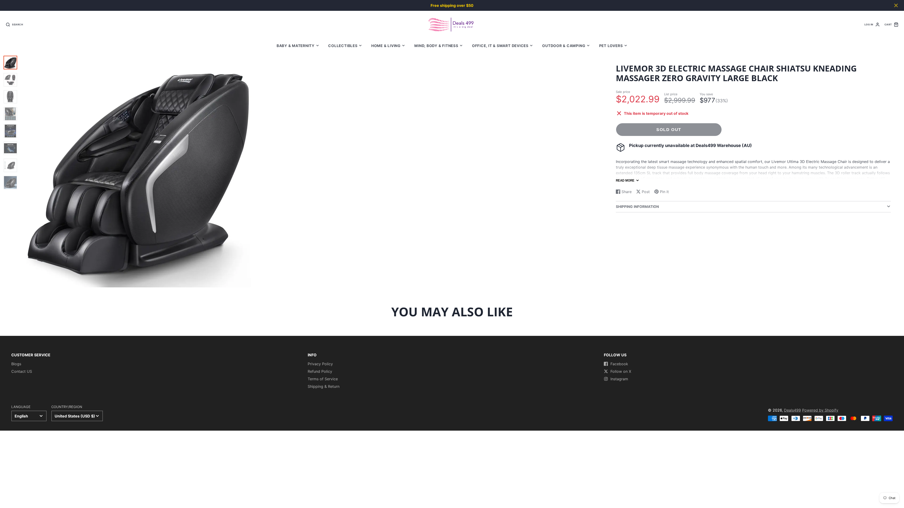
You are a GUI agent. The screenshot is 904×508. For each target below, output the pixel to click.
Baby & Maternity (296, 46)
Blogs (16, 363)
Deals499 (792, 410)
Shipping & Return (323, 386)
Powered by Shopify (820, 410)
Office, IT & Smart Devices (500, 46)
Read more (625, 180)
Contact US (21, 371)
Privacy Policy (320, 363)
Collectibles (342, 46)
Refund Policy (320, 371)
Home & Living (386, 46)
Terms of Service (323, 379)
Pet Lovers (611, 46)
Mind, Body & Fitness (436, 46)
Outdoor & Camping (563, 46)
